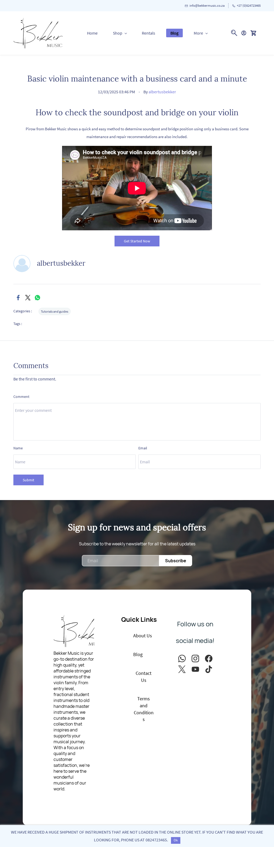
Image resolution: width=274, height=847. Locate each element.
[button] (255, 33)
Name (18, 448)
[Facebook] (18, 298)
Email (142, 448)
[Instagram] (195, 658)
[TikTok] (208, 669)
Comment (21, 396)
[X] (28, 298)
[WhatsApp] (37, 298)
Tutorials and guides (54, 311)
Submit (28, 480)
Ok (176, 840)
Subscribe (175, 561)
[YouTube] (195, 669)
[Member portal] (243, 33)
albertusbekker (162, 91)
